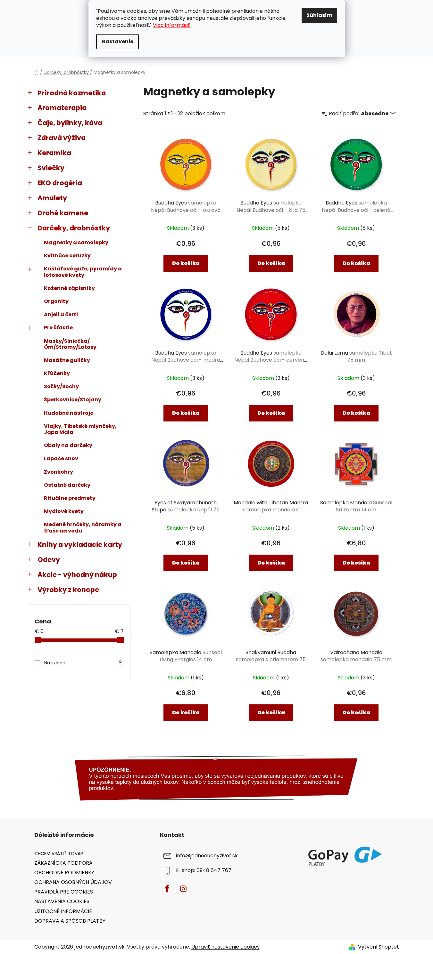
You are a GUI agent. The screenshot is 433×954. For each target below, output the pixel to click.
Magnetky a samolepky (76, 242)
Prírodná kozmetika (71, 93)
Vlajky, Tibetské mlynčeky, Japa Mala (80, 429)
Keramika (54, 152)
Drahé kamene (62, 213)
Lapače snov (61, 458)
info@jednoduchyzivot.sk (207, 855)
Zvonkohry (58, 472)
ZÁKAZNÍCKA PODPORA (63, 863)
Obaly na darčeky (68, 445)
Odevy (48, 559)
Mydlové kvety (64, 511)
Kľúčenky (57, 373)
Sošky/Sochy (61, 386)
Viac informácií (172, 25)
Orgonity (56, 301)
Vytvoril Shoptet (378, 946)
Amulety (52, 198)
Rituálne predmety (70, 498)
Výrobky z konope (68, 589)
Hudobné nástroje (68, 413)
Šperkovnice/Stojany (72, 399)
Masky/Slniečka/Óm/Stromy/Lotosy (70, 344)
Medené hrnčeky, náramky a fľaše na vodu (82, 527)
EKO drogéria (59, 183)
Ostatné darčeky (67, 485)
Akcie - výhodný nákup (77, 574)
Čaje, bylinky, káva (69, 122)
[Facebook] (167, 888)
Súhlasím (319, 15)
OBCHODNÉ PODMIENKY (64, 872)
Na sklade (83, 663)
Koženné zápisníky (69, 288)
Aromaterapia (62, 107)
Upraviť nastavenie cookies (225, 946)
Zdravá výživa (61, 137)
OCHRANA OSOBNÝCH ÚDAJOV (73, 882)
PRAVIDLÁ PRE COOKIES (63, 891)
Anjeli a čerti (61, 314)
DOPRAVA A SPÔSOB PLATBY (69, 921)
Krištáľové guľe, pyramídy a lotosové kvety (83, 271)
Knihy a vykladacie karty (79, 544)
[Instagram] (183, 888)
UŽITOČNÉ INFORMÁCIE (63, 911)
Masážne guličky (67, 360)
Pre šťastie (58, 327)
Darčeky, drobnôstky (73, 228)
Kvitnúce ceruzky (67, 255)
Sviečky (50, 167)
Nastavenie (117, 41)
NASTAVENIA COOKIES (61, 901)
